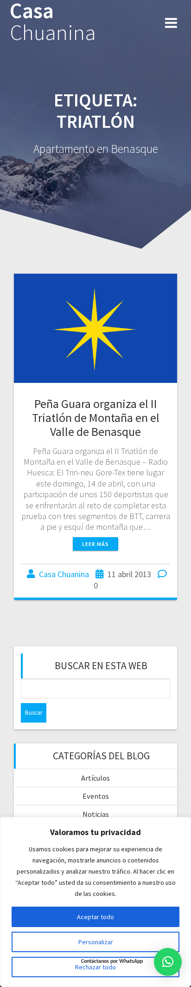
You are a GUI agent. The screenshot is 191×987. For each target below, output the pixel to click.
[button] (168, 962)
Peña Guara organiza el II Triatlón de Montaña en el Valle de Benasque (95, 417)
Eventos (96, 796)
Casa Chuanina (64, 574)
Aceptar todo (95, 917)
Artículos (95, 778)
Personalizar (95, 942)
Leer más (95, 543)
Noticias (96, 814)
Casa (53, 22)
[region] (95, 902)
